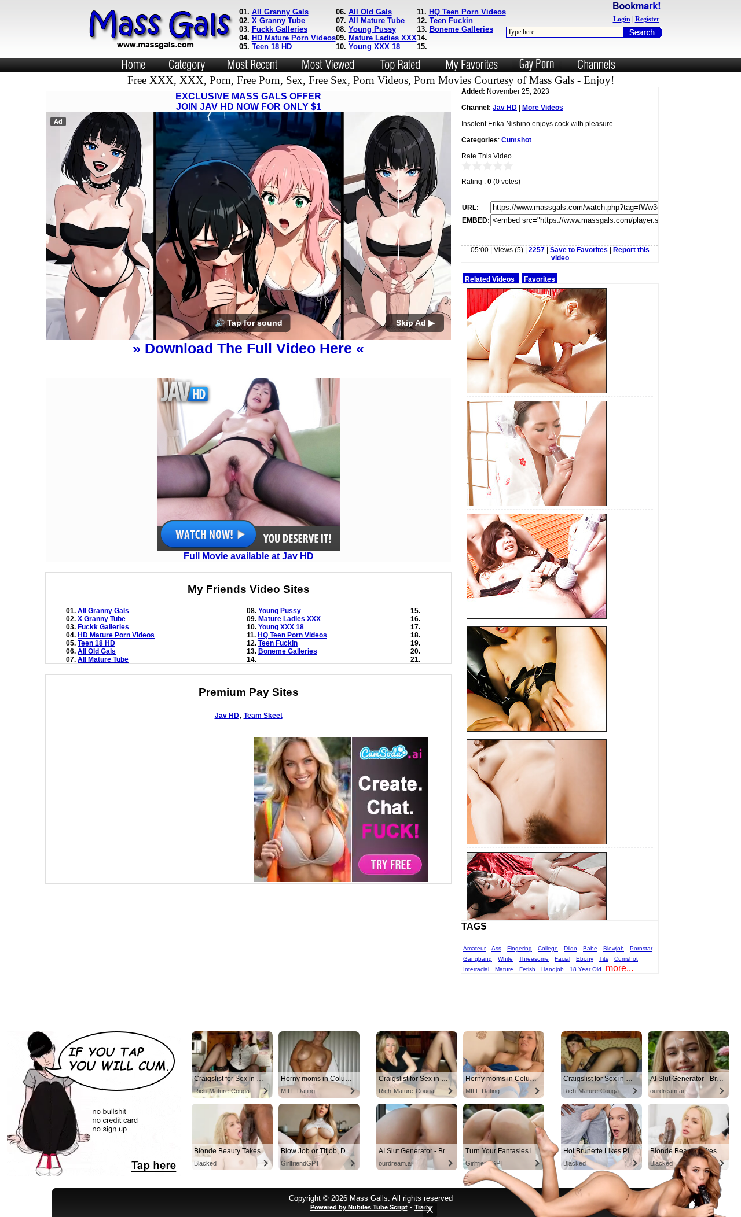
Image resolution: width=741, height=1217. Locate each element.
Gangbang (477, 959)
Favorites (539, 279)
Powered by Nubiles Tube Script (359, 1207)
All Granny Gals (280, 12)
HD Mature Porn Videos (294, 38)
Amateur (474, 948)
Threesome (534, 959)
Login (621, 19)
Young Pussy (372, 29)
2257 (537, 250)
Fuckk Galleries (279, 29)
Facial (562, 959)
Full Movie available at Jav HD (249, 556)
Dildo (570, 948)
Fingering (519, 948)
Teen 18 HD (272, 46)
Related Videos (490, 279)
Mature (504, 969)
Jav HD (227, 715)
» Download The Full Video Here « (248, 348)
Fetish (527, 969)
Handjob (552, 969)
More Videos (542, 108)
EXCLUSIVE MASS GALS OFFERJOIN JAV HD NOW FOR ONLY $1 (248, 101)
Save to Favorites (579, 250)
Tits (603, 959)
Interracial (476, 969)
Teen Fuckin (451, 20)
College (548, 948)
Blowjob (613, 948)
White (505, 959)
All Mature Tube (377, 20)
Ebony (584, 959)
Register (647, 19)
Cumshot (516, 140)
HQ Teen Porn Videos (467, 12)
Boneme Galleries (461, 29)
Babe (590, 948)
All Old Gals (370, 12)
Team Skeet (263, 715)
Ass (496, 948)
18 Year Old (585, 969)
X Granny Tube (278, 20)
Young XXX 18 (374, 46)
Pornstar (641, 948)
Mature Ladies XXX (383, 38)
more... (619, 968)
